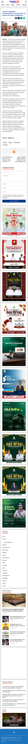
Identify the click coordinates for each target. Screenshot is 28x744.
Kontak (11, 739)
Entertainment (5, 547)
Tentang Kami (4, 739)
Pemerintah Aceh (8, 542)
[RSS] (14, 152)
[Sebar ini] (16, 18)
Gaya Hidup (5, 550)
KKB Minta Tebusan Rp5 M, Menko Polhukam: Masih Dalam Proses (7, 158)
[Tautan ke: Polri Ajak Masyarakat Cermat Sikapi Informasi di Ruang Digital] (5, 619)
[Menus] (2, 2)
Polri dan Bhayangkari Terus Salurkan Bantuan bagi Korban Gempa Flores (17, 640)
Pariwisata (5, 573)
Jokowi (4, 142)
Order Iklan (4, 740)
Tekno (4, 586)
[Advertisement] (14, 663)
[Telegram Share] (21, 18)
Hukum (4, 555)
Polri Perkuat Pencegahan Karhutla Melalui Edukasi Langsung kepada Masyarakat (13, 610)
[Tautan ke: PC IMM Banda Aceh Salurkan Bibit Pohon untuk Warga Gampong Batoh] (5, 634)
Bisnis (3, 536)
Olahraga (4, 565)
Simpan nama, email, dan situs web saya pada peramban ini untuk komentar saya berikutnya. (13, 196)
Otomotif (4, 570)
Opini (3, 568)
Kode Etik (17, 739)
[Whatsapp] (24, 18)
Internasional (5, 557)
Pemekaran (17, 142)
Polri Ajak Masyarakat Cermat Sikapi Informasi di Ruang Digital (18, 617)
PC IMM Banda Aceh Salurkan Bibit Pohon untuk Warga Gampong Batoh (17, 632)
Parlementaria (5, 575)
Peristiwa (4, 580)
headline (4, 18)
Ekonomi (4, 545)
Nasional (8, 18)
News (3, 562)
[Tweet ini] (19, 18)
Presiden (5, 145)
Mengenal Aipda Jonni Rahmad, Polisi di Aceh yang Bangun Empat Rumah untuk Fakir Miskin (17, 625)
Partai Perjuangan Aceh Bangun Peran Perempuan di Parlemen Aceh (13, 720)
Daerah (4, 539)
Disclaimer (3, 741)
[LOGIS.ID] (14, 1)
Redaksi (20, 737)
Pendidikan (5, 578)
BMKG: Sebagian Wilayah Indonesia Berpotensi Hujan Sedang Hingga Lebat (20, 158)
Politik (3, 583)
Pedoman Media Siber (13, 740)
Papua (10, 142)
